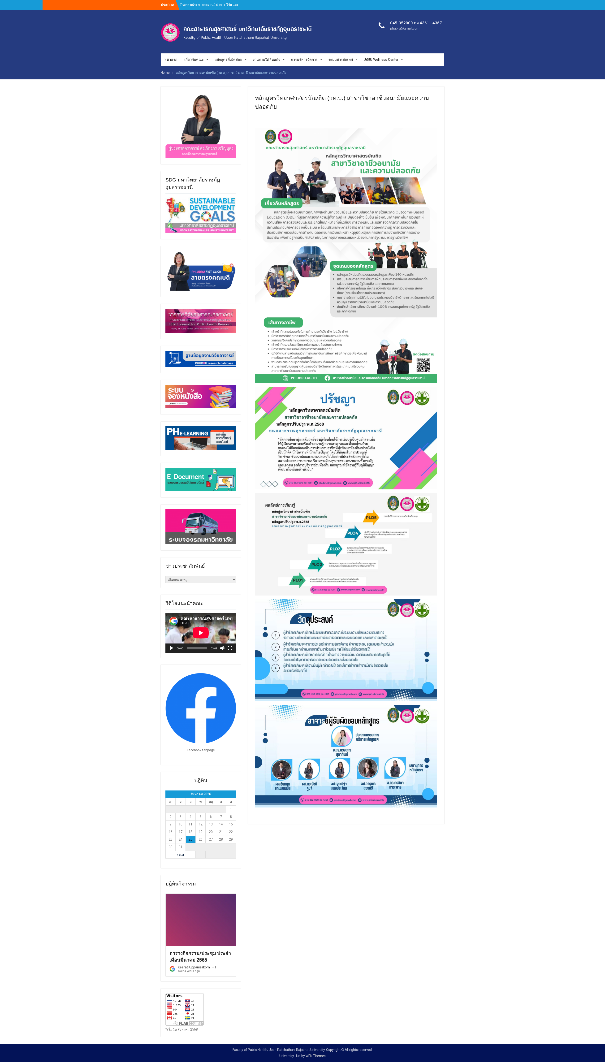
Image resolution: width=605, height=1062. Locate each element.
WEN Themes (316, 1056)
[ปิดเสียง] (222, 648)
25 (190, 839)
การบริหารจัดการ (304, 59)
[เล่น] (171, 648)
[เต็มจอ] (230, 648)
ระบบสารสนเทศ (340, 59)
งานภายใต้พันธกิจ (266, 59)
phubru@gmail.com (404, 28)
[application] (200, 633)
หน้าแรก (170, 59)
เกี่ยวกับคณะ (194, 59)
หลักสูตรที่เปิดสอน (228, 59)
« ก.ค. (181, 854)
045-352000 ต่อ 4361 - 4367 (416, 23)
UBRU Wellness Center (381, 59)
